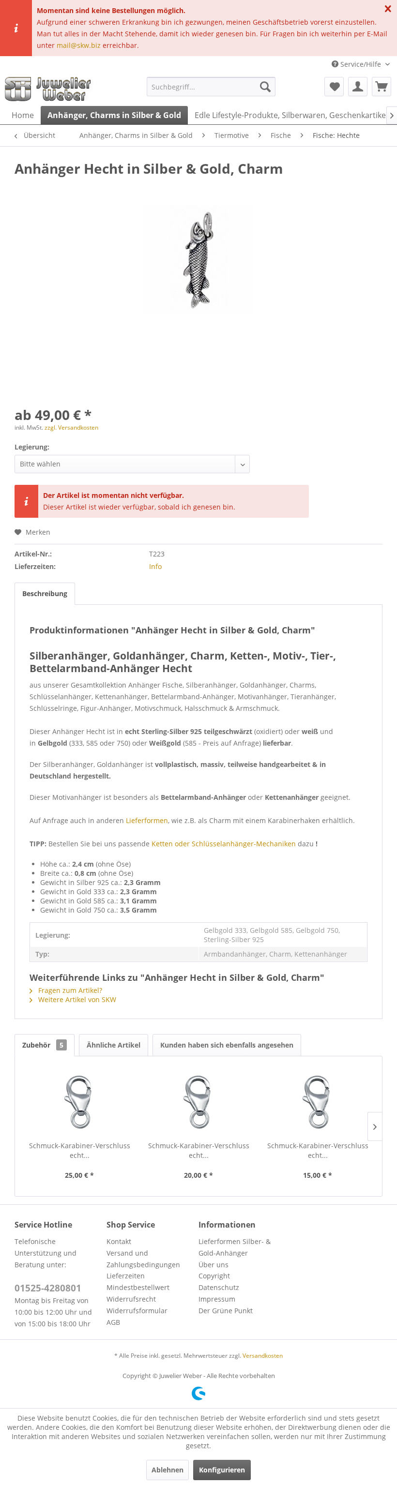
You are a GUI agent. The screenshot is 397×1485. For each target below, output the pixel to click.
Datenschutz (218, 1287)
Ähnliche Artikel (113, 1045)
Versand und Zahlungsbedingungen (143, 1258)
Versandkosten (263, 1355)
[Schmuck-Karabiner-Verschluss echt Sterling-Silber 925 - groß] (79, 1102)
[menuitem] (211, 86)
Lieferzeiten (126, 1275)
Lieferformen (147, 820)
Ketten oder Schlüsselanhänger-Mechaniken (224, 843)
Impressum (216, 1299)
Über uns (213, 1264)
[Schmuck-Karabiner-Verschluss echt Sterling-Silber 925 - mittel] (198, 1102)
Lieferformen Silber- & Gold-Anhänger (234, 1247)
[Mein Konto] (357, 86)
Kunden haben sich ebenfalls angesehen (226, 1045)
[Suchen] (265, 86)
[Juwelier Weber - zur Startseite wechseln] (50, 89)
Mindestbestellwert (138, 1287)
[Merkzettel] (334, 86)
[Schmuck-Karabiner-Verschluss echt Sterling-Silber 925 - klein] (317, 1102)
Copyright (214, 1275)
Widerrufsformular (137, 1310)
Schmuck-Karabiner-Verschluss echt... (79, 1150)
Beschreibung (44, 593)
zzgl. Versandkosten (71, 427)
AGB (113, 1322)
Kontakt (119, 1241)
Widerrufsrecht (131, 1299)
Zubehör (42, 1045)
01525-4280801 (48, 1288)
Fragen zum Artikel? (69, 990)
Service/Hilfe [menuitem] (360, 64)
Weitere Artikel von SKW (76, 999)
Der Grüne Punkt (225, 1310)
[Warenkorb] (381, 86)
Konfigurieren (222, 1469)
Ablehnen (167, 1469)
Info (155, 566)
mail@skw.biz (79, 45)
